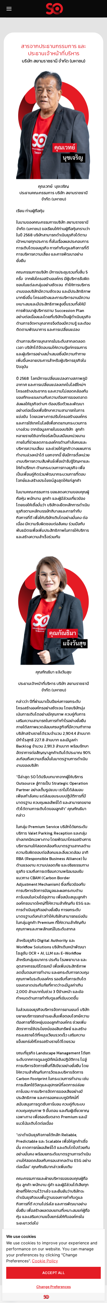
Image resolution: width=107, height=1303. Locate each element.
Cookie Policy (45, 1260)
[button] (9, 8)
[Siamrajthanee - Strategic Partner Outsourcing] (54, 8)
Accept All (53, 1273)
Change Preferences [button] (53, 1287)
